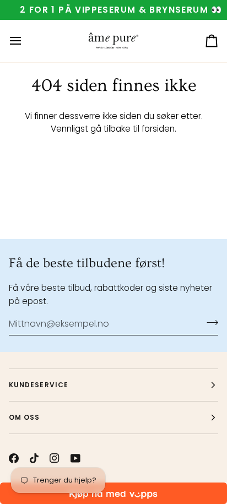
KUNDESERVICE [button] (38, 384)
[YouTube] (75, 458)
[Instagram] (55, 458)
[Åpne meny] (25, 41)
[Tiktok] (34, 458)
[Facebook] (14, 458)
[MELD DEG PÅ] (209, 322)
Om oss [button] (24, 417)
